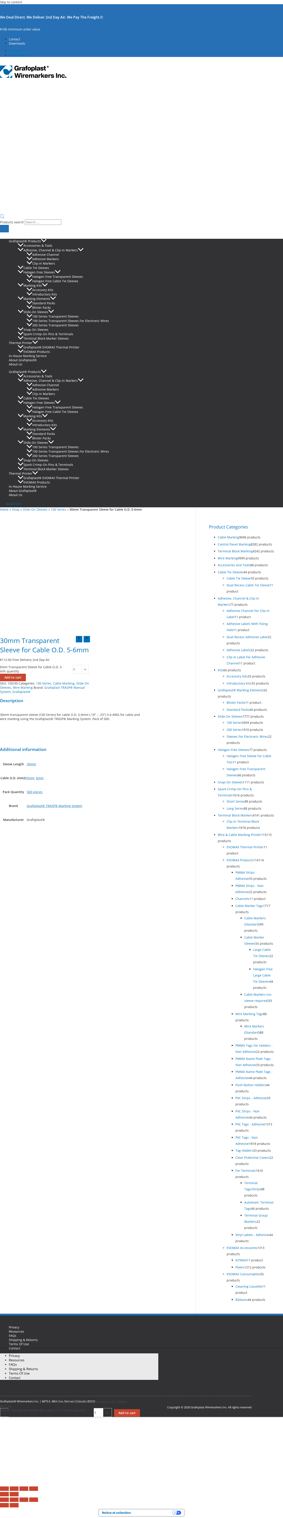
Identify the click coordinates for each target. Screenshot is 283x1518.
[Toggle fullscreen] (14, 1488)
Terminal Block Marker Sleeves (46, 338)
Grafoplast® (21, 692)
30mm (31, 764)
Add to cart (12, 677)
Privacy (14, 1327)
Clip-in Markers (43, 263)
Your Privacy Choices (153, 1512)
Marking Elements (36, 299)
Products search (12, 222)
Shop (15, 509)
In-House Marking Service (28, 356)
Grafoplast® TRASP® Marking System (54, 806)
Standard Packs (43, 303)
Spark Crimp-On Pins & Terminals (48, 334)
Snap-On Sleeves (35, 329)
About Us (15, 364)
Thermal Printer (20, 343)
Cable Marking (64, 683)
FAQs (12, 1336)
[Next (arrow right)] (14, 1494)
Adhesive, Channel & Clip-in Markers (50, 250)
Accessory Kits (42, 290)
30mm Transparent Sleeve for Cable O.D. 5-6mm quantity (42, 1410)
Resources (16, 1331)
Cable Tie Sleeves (36, 268)
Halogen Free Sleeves (39, 272)
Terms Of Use (19, 1344)
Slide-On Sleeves (35, 312)
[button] (44, 241)
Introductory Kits (44, 294)
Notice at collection (116, 1512)
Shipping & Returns (23, 1340)
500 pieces (34, 792)
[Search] (4, 228)
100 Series (58, 509)
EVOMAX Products (36, 352)
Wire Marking (23, 687)
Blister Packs (41, 307)
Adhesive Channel (45, 254)
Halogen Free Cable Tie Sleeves (55, 281)
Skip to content (11, 2)
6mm (40, 778)
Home (4, 509)
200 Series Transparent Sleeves (55, 325)
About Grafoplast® (23, 360)
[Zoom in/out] (4, 1488)
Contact (14, 39)
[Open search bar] (2, 217)
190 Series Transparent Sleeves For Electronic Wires (70, 321)
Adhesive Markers (45, 259)
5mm (30, 778)
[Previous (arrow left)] (4, 1494)
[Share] (23, 1488)
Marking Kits (32, 285)
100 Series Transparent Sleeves (55, 316)
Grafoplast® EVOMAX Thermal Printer (51, 347)
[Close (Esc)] (33, 1488)
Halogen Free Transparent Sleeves (57, 277)
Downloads (17, 43)
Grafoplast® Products (25, 241)
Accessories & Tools (37, 246)
